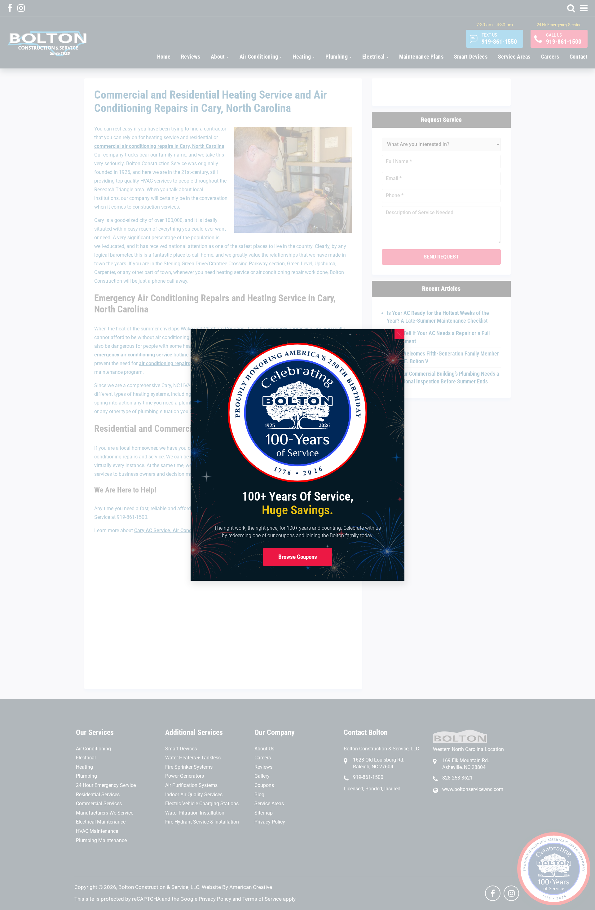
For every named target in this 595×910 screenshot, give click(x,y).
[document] (297, 455)
